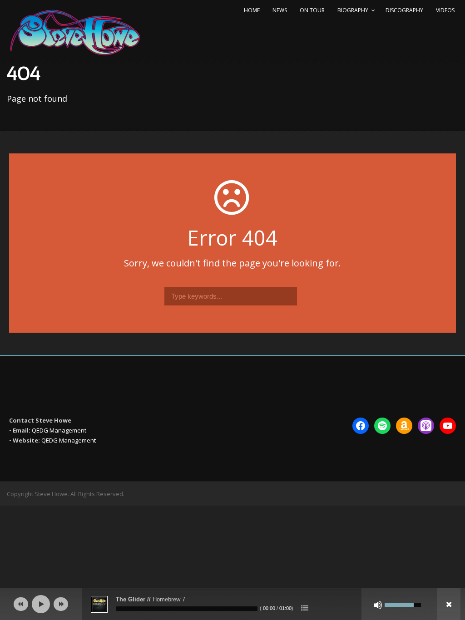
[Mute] (377, 605)
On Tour (312, 10)
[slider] (186, 608)
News (279, 10)
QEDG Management (59, 430)
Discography (404, 10)
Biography (352, 10)
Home (252, 10)
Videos (445, 10)
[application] (232, 604)
